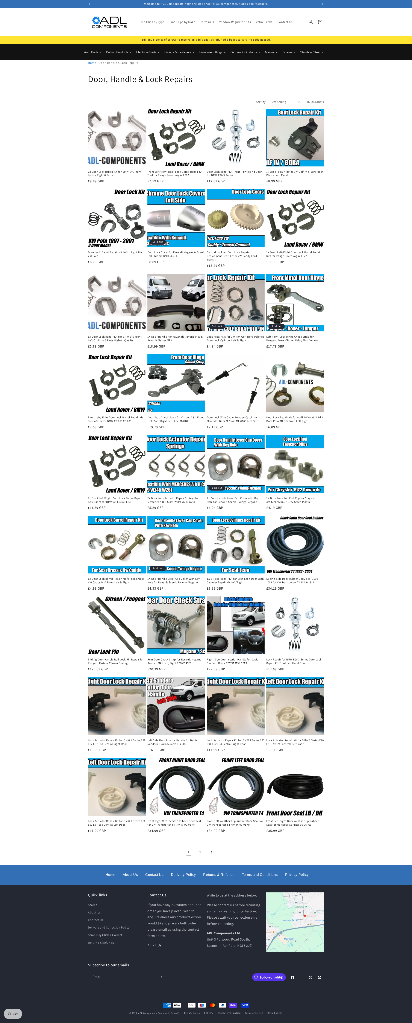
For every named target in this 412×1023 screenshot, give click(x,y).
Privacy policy (192, 1012)
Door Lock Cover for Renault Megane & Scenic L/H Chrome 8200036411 (176, 254)
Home (92, 63)
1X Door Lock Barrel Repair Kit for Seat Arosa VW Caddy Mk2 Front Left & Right (116, 580)
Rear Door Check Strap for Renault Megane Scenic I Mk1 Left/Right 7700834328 (174, 661)
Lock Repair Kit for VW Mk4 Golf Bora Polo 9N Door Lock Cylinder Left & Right (235, 338)
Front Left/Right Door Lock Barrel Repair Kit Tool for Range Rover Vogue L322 (174, 173)
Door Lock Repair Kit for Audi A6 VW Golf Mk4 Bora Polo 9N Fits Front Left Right (294, 419)
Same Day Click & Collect (105, 935)
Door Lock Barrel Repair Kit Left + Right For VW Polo (115, 254)
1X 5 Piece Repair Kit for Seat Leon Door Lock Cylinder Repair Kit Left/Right (235, 580)
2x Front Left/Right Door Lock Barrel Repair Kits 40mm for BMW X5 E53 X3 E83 (115, 500)
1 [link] (188, 852)
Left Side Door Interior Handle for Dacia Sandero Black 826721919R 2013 (172, 742)
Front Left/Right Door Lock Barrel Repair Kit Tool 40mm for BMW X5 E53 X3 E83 (115, 419)
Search (92, 905)
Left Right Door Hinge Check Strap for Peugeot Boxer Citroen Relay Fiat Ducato (292, 338)
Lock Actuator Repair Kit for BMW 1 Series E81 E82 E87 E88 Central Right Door (116, 742)
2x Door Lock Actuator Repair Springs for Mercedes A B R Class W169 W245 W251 (173, 500)
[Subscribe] (160, 977)
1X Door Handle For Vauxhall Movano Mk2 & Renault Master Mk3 (175, 338)
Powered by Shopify (169, 1013)
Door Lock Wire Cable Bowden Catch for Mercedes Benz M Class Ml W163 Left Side (232, 419)
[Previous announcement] (89, 4)
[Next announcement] (322, 4)
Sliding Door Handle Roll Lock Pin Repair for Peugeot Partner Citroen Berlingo (116, 661)
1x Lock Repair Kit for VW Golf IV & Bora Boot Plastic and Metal (294, 173)
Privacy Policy (297, 875)
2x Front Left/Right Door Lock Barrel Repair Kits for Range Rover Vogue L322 (293, 254)
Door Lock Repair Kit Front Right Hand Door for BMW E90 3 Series (234, 173)
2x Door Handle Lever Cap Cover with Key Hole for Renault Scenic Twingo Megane (233, 500)
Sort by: (261, 102)
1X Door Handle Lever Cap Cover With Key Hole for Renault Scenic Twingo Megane (173, 580)
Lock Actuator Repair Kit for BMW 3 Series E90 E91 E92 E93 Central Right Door (235, 742)
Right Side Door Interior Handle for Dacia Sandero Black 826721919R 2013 (233, 661)
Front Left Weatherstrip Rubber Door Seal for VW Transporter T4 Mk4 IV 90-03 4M (235, 822)
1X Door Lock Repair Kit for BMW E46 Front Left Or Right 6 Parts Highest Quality (115, 338)
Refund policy (275, 1012)
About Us (130, 875)
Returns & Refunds (218, 875)
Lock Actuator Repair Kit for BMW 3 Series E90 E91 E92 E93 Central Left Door (295, 742)
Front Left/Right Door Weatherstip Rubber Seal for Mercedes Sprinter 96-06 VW (292, 822)
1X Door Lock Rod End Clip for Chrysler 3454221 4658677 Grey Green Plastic (290, 500)
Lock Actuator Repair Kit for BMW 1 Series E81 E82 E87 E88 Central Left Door (116, 822)
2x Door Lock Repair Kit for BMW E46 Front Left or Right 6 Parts (114, 173)
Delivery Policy (183, 875)
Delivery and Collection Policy (108, 927)
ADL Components (147, 1013)
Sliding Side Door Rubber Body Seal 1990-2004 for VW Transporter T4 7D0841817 (292, 580)
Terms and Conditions (260, 875)
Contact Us (154, 875)
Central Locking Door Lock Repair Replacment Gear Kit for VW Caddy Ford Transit (232, 256)
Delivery (208, 1012)
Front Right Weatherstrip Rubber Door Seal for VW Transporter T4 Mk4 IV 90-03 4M (174, 822)
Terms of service (254, 1012)
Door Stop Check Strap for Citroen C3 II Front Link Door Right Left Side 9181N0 (175, 419)
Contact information (229, 1012)
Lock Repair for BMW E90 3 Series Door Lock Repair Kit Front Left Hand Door (293, 661)
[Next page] (223, 852)
